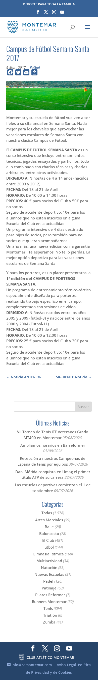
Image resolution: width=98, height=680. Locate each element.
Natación (49, 567)
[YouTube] (62, 13)
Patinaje (49, 587)
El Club (48, 540)
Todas (46, 512)
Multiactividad (49, 560)
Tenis (48, 608)
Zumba (49, 622)
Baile (49, 526)
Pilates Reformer (50, 594)
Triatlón (50, 615)
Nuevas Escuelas (49, 574)
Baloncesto (49, 533)
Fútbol (35, 67)
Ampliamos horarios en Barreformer (52, 445)
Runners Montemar (49, 601)
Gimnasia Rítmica (48, 553)
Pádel (48, 581)
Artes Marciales (49, 519)
